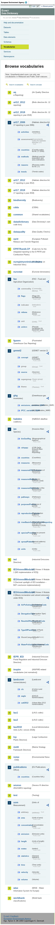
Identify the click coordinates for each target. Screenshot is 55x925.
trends (24, 172)
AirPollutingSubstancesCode (26, 605)
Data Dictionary (24, 17)
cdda (16, 207)
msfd (16, 747)
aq (14, 92)
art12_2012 (19, 102)
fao (15, 279)
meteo (24, 849)
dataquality (19, 232)
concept (24, 357)
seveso (17, 785)
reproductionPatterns (26, 513)
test (15, 795)
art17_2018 (19, 190)
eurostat (17, 272)
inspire (17, 669)
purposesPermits (26, 504)
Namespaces (9, 56)
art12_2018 (19, 112)
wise (15, 888)
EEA (15, 2)
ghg (15, 395)
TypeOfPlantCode (26, 630)
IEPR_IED (18, 657)
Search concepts (36, 85)
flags (23, 296)
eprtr (15, 239)
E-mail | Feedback (11, 916)
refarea (24, 312)
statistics (25, 856)
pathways (25, 497)
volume (24, 879)
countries (25, 150)
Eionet (14, 17)
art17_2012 (19, 180)
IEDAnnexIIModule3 (22, 579)
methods (25, 157)
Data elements (10, 37)
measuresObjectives (26, 488)
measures (25, 463)
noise (16, 757)
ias (14, 429)
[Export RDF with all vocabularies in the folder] (48, 125)
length (24, 841)
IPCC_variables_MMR (26, 410)
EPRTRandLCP (21, 249)
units (23, 549)
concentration (26, 825)
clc (22, 689)
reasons (24, 165)
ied (15, 559)
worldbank (19, 898)
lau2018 (17, 727)
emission (25, 834)
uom (15, 802)
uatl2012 (24, 703)
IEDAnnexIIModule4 (22, 592)
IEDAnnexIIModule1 (22, 569)
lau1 (15, 712)
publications (20, 767)
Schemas (7, 42)
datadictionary (21, 222)
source (24, 372)
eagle (23, 696)
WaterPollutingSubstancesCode (26, 645)
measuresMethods (26, 479)
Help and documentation (13, 23)
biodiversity (19, 200)
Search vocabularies (16, 85)
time (23, 865)
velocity (24, 872)
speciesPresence (26, 533)
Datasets (7, 27)
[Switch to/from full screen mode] (38, 6)
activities (25, 132)
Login (33, 6)
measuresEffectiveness (26, 470)
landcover (18, 679)
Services (7, 52)
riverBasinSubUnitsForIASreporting (26, 522)
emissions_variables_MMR (26, 405)
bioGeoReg (26, 439)
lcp (15, 737)
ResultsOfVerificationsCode (26, 621)
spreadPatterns (26, 542)
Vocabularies (9, 47)
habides (17, 419)
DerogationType (26, 614)
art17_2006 (19, 122)
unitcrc (24, 327)
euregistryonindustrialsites (22, 262)
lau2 (15, 720)
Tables (6, 32)
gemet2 (17, 350)
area (23, 818)
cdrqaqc (24, 448)
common (18, 214)
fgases (17, 340)
